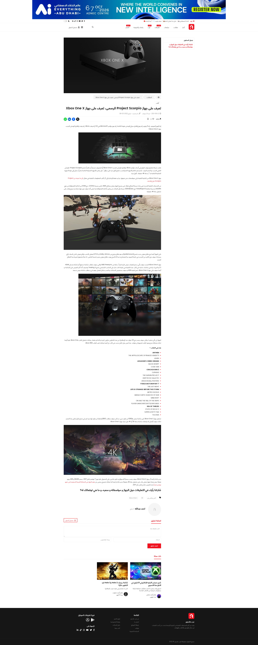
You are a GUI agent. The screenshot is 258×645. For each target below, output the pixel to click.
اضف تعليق (154, 546)
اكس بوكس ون (151, 498)
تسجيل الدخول (73, 27)
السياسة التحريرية (134, 631)
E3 (142, 498)
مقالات (176, 27)
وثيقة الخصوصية (115, 622)
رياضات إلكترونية (138, 27)
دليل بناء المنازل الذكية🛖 (169, 21)
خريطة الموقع (135, 625)
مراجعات (166, 27)
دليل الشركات (116, 625)
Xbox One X (133, 498)
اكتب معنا (117, 628)
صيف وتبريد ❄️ (157, 21)
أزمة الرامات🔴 (147, 21)
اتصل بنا (136, 622)
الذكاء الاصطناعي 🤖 (183, 21)
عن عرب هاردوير (134, 619)
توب (149, 27)
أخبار (183, 27)
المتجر (127, 27)
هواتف (137, 628)
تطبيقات (157, 27)
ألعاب (157, 103)
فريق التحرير (117, 619)
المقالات (149, 97)
